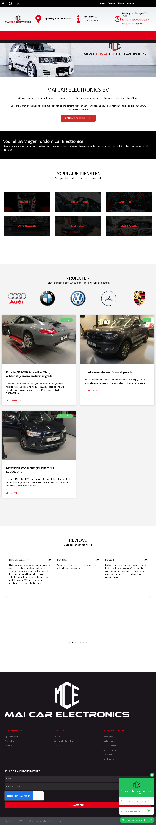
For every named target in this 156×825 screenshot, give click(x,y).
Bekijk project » (13, 400)
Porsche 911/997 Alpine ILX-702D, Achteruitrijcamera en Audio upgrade (29, 374)
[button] (6, 597)
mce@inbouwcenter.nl (91, 20)
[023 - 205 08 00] (78, 19)
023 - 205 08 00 (90, 16)
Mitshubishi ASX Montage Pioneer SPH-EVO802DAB (31, 469)
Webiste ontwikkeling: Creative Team (45, 821)
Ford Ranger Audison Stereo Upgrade (108, 372)
